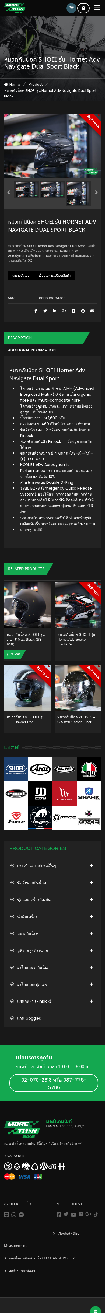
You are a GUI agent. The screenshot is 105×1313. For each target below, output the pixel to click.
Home (14, 84)
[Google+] (88, 1214)
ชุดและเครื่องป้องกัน (34, 899)
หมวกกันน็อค (27, 933)
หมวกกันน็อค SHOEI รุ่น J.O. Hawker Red (26, 719)
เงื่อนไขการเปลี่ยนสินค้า (55, 275)
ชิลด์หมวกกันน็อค (31, 882)
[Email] (92, 311)
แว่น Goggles (29, 1018)
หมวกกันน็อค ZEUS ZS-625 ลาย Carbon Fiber (76, 719)
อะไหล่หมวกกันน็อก (33, 967)
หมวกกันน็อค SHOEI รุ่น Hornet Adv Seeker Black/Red (76, 639)
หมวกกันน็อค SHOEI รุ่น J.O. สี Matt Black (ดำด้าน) (26, 639)
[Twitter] (66, 1214)
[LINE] (6, 1215)
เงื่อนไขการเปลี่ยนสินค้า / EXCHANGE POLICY (42, 1258)
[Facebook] (59, 1215)
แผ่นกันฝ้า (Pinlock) (34, 1001)
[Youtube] (74, 1215)
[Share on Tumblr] (73, 311)
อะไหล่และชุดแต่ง (32, 984)
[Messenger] (21, 1215)
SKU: (11, 298)
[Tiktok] (96, 1215)
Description (20, 337)
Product (36, 84)
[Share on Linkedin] (54, 311)
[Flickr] (81, 1214)
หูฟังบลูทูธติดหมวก (32, 950)
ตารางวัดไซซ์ (20, 275)
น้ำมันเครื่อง (27, 916)
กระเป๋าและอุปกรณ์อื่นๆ (36, 865)
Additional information (32, 350)
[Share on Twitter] (45, 311)
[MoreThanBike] (15, 8)
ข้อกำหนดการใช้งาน (22, 1271)
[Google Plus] (64, 311)
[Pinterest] (83, 311)
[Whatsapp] (13, 1215)
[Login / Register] (83, 8)
